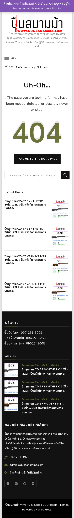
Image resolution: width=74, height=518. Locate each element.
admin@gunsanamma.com (26, 465)
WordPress (44, 509)
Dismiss (56, 8)
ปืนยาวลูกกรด (28, 365)
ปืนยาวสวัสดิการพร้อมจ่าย (47, 365)
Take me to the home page (37, 159)
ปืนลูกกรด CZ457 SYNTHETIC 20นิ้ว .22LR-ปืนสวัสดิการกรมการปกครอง (25, 232)
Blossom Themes (57, 505)
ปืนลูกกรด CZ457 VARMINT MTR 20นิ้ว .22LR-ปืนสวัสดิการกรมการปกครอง (25, 287)
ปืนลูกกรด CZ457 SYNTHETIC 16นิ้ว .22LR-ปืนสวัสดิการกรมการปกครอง (25, 204)
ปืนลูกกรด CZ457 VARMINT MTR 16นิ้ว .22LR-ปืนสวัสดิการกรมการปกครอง (25, 259)
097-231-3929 (19, 457)
